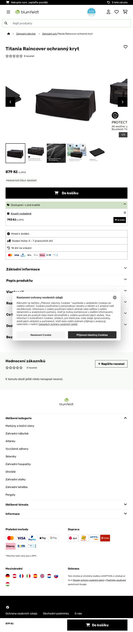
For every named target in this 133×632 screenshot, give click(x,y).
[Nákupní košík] (125, 12)
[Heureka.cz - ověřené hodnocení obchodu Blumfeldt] (91, 11)
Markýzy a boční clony (20, 425)
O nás (78, 613)
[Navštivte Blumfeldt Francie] (21, 576)
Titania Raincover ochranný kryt (74, 33)
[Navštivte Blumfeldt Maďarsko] (8, 584)
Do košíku (69, 193)
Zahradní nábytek (26, 33)
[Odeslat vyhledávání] (6, 23)
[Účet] (108, 12)
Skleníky (11, 456)
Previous (10, 102)
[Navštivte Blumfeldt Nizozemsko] (49, 576)
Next (122, 102)
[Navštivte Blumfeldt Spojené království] (42, 576)
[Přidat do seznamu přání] (125, 47)
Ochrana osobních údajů (21, 613)
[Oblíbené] (116, 12)
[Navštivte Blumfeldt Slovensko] (56, 576)
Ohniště (11, 471)
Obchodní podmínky (56, 613)
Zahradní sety (49, 33)
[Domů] (11, 33)
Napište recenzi (113, 364)
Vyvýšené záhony (17, 448)
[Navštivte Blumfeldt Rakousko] (14, 576)
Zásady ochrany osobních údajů (88, 580)
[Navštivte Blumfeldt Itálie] (28, 576)
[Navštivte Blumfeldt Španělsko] (35, 576)
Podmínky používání (116, 580)
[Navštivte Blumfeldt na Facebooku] (8, 607)
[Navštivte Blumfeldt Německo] (8, 576)
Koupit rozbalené (21, 213)
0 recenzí (29, 56)
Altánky (10, 441)
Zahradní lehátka (17, 487)
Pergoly (10, 494)
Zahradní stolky (16, 479)
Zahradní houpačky (18, 464)
